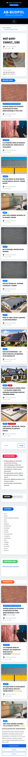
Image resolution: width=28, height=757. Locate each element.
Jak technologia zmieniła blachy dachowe (13, 250)
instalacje (6, 528)
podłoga (6, 542)
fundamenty (7, 526)
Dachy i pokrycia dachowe (11, 518)
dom (5, 520)
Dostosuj (14, 749)
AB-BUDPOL (14, 12)
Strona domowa (6, 27)
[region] (14, 741)
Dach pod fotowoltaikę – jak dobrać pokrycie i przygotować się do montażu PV (13, 354)
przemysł (6, 546)
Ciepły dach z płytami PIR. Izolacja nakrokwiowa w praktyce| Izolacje (14, 428)
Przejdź (21, 445)
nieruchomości (8, 534)
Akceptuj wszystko (14, 745)
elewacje (6, 524)
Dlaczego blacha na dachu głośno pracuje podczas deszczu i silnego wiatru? (14, 181)
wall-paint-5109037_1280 (11, 29)
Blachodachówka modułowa (11, 566)
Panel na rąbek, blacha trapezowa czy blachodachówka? (14, 318)
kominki (6, 532)
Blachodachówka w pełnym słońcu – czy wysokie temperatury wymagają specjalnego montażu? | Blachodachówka (14, 391)
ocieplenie (7, 536)
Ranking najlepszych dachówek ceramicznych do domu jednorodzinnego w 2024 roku (13, 108)
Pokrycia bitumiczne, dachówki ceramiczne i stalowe (13, 284)
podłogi (6, 544)
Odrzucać (14, 753)
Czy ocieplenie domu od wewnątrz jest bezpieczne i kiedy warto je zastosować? (14, 145)
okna (5, 540)
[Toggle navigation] (14, 21)
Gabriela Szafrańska (11, 46)
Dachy (6, 516)
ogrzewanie (7, 538)
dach (5, 514)
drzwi (5, 522)
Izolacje (6, 530)
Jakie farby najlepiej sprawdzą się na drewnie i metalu (14, 216)
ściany (6, 548)
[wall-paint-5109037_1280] (14, 60)
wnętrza (6, 550)
